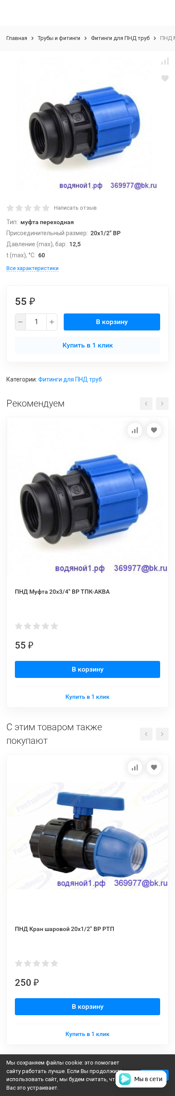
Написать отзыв (75, 208)
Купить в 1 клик (87, 345)
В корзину (112, 322)
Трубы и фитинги (59, 38)
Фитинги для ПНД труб (120, 38)
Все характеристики (32, 268)
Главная (16, 38)
